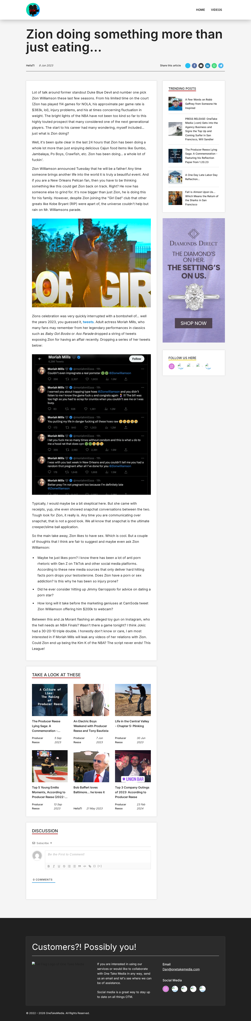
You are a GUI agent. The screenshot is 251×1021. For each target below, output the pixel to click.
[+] (100, 866)
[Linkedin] (207, 65)
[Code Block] (84, 866)
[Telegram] (220, 65)
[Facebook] (194, 65)
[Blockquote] (79, 866)
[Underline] (59, 866)
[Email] (201, 65)
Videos (216, 10)
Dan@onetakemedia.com (181, 969)
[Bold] (48, 866)
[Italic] (53, 866)
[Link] (89, 866)
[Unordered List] (74, 866)
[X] (187, 65)
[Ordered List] (69, 866)
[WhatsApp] (214, 65)
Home (200, 10)
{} (94, 866)
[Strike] (64, 866)
